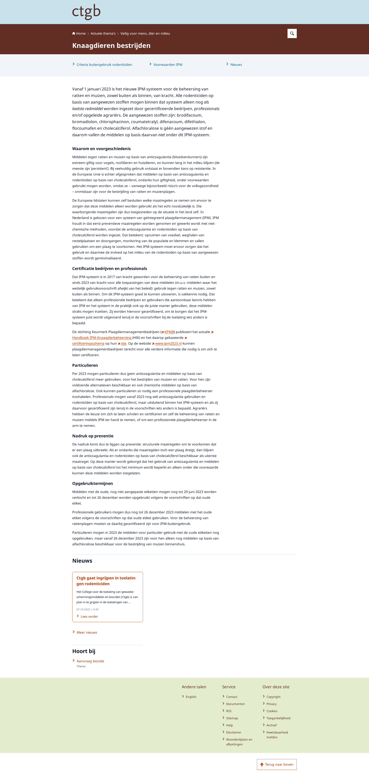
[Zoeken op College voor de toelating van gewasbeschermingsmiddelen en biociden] (292, 33)
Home (81, 33)
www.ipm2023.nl (168, 343)
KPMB (169, 331)
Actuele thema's (103, 33)
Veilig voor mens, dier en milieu (145, 33)
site (123, 343)
